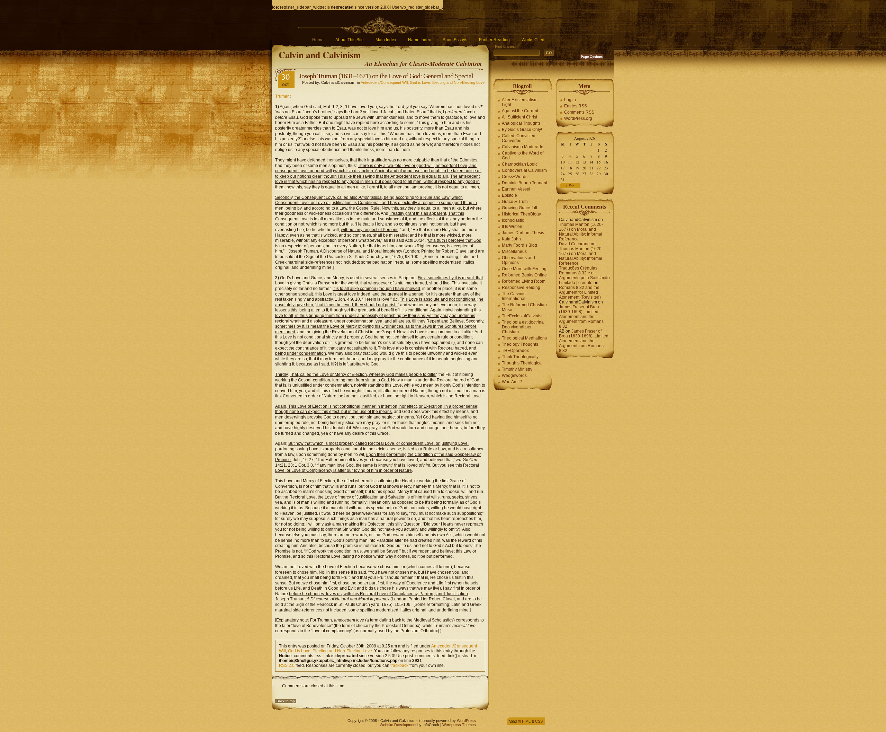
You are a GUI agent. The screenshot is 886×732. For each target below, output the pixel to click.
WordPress (466, 720)
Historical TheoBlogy (521, 214)
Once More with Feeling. (525, 268)
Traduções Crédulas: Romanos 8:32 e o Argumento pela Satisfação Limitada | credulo (584, 275)
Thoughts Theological (522, 363)
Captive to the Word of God (522, 155)
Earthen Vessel (516, 189)
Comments (579, 112)
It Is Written (512, 226)
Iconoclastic (513, 220)
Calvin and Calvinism (320, 54)
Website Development (398, 725)
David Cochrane (574, 243)
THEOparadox (515, 350)
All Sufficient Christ (519, 117)
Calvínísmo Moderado (522, 146)
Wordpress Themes (459, 725)
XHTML (524, 721)
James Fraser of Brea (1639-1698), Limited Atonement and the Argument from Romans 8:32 (581, 317)
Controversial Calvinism (524, 170)
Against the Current (520, 110)
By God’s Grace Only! (522, 129)
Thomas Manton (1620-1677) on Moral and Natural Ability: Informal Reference (581, 231)
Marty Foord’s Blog (519, 245)
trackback (399, 665)
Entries (575, 106)
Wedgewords (514, 375)
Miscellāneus (514, 251)
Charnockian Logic (519, 164)
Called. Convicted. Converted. (519, 138)
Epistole (509, 195)
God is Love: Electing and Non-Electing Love (447, 82)
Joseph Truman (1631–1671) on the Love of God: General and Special (386, 76)
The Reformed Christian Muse (524, 307)
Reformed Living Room (523, 281)
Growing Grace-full (519, 207)
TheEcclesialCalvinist (522, 316)
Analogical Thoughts (521, 123)
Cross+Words (514, 176)
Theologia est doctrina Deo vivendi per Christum (523, 327)
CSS (539, 721)
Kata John (511, 239)
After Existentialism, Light (520, 102)
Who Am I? (512, 381)
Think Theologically (520, 356)
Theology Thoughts (520, 344)
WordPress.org (578, 118)
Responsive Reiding (521, 287)
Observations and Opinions (518, 260)
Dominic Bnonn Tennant (524, 182)
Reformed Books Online (524, 275)
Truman (282, 96)
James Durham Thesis (523, 232)
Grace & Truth (515, 201)
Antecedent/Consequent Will (384, 82)
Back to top (286, 701)
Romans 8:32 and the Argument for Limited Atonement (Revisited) (580, 292)
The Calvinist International (514, 296)
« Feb (570, 185)
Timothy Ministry (517, 369)
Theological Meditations (524, 338)
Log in (570, 99)
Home (318, 39)
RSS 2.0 (287, 665)
